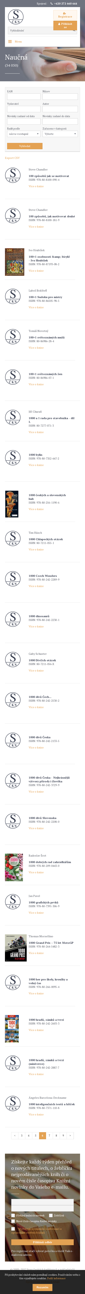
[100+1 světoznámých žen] (16, 377)
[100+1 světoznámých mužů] (16, 337)
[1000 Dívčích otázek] (16, 659)
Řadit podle (13, 128)
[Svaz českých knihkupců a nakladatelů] (18, 17)
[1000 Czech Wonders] (16, 579)
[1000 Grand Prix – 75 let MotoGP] (16, 947)
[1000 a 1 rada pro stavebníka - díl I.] (16, 417)
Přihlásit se (66, 25)
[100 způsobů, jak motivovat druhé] (16, 215)
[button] (38, 109)
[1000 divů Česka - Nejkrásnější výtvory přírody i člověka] (16, 780)
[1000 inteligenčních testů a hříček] (16, 1103)
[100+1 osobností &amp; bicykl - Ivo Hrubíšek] (16, 262)
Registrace (65, 16)
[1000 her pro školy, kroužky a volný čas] (16, 982)
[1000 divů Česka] (16, 740)
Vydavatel (13, 104)
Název (46, 91)
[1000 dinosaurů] (16, 619)
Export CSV (12, 158)
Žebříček (59, 1215)
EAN (9, 91)
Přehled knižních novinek (30, 1215)
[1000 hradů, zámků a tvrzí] (16, 1029)
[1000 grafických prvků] (16, 902)
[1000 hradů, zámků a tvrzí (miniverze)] (16, 1063)
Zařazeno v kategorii (54, 128)
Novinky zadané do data (56, 116)
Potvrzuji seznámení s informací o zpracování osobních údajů (36, 1230)
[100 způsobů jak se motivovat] (16, 175)
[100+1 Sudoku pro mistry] (16, 296)
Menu (18, 41)
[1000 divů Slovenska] (16, 821)
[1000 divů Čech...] (16, 700)
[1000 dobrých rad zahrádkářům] (16, 867)
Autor (45, 104)
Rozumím (42, 1287)
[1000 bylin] (16, 458)
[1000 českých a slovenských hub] (16, 504)
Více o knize (36, 186)
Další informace (56, 1278)
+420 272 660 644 (65, 3)
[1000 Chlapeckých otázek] (16, 538)
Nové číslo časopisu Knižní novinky (36, 1221)
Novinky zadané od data (21, 116)
